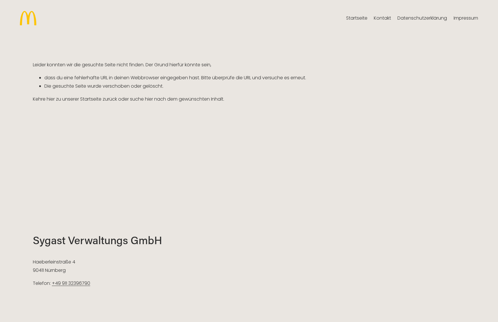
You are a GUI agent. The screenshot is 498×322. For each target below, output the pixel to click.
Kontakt (382, 18)
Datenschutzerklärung (422, 18)
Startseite (356, 18)
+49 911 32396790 (71, 283)
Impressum (466, 18)
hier (51, 99)
